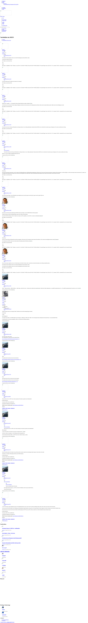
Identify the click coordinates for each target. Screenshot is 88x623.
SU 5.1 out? (4, 547)
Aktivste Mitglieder (5, 551)
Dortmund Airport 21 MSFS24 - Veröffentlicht (11, 528)
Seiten (3, 23)
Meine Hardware (5, 400)
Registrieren (4, 8)
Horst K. (3, 570)
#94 (4, 354)
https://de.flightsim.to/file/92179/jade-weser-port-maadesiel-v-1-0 (11, 359)
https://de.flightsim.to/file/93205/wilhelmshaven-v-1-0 (10, 381)
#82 (4, 79)
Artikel (3, 22)
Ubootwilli (4, 560)
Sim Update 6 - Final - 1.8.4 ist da (8, 533)
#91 (4, 286)
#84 (4, 125)
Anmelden (3, 7)
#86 (4, 169)
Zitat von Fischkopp (7, 481)
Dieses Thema (4, 19)
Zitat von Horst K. (6, 150)
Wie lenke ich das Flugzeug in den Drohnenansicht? (12, 538)
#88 (4, 211)
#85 (4, 147)
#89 (4, 236)
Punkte (3, 75)
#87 (4, 193)
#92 (4, 309)
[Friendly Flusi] (6, 14)
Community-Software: (7, 622)
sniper (3, 575)
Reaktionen (4, 50)
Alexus (3, 609)
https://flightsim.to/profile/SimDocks (18, 405)
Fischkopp (3, 544)
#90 (4, 261)
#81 (4, 56)
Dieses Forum (4, 20)
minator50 (4, 614)
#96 (4, 397)
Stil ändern (2, 618)
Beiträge (3, 53)
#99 (4, 478)
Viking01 (3, 549)
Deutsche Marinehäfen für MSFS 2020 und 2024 (11, 542)
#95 (4, 375)
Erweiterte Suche (4, 25)
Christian (3, 530)
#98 (4, 450)
